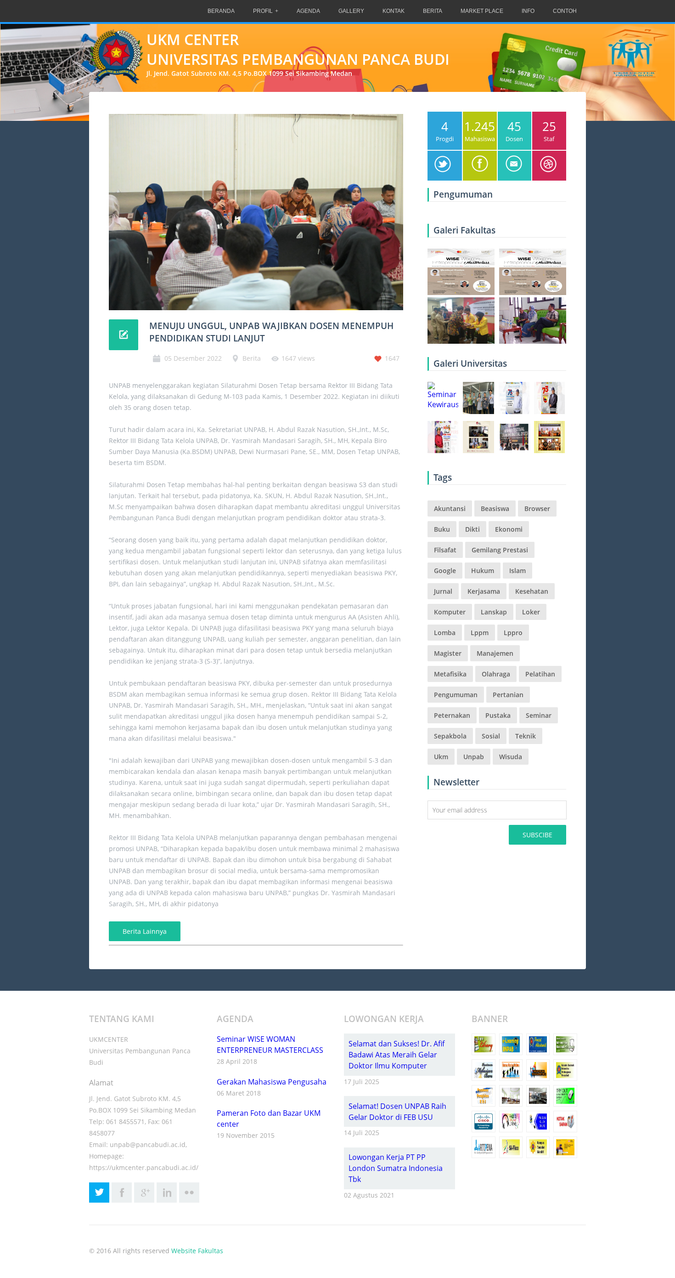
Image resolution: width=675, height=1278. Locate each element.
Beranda (221, 11)
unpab (473, 756)
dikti (472, 529)
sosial (491, 736)
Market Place (482, 11)
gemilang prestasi (500, 549)
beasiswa (495, 508)
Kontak (393, 11)
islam (517, 570)
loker (531, 612)
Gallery (351, 11)
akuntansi (450, 508)
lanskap (494, 612)
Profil (263, 11)
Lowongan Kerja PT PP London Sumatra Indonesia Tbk (396, 1168)
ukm (441, 756)
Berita (432, 11)
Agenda (308, 11)
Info (528, 11)
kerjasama (483, 591)
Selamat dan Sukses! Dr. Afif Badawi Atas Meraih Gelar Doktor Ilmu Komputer (396, 1055)
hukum (482, 570)
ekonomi (509, 529)
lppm (480, 632)
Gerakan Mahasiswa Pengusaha (271, 1082)
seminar (538, 715)
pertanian (508, 694)
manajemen (495, 653)
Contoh (565, 11)
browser (537, 508)
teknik (525, 736)
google (445, 570)
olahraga (496, 674)
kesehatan (531, 591)
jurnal (443, 591)
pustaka (498, 715)
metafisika (450, 674)
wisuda (510, 756)
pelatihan (540, 674)
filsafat (445, 549)
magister (447, 653)
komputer (450, 612)
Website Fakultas (197, 1250)
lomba (445, 632)
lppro (513, 632)
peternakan (452, 715)
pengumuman (456, 694)
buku (442, 529)
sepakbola (450, 736)
